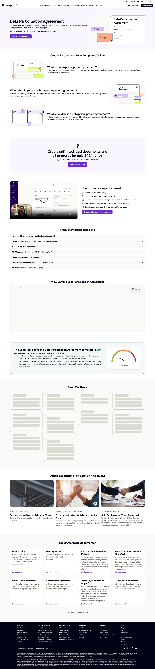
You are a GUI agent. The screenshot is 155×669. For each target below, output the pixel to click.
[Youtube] (136, 648)
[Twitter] (124, 648)
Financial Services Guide (30, 665)
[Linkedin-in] (128, 648)
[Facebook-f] (132, 648)
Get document (17, 572)
